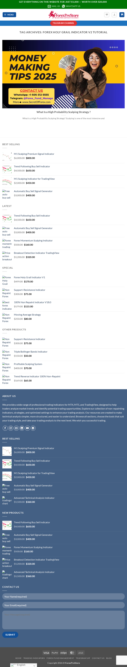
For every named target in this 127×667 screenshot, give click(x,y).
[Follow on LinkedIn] (21, 428)
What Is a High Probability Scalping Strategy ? (64, 112)
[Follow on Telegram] (33, 428)
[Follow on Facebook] (5, 428)
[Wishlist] (106, 14)
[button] (9, 14)
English (20, 665)
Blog (109, 658)
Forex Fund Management (60, 658)
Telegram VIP (83, 658)
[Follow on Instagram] (10, 428)
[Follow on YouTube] (27, 428)
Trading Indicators (34, 658)
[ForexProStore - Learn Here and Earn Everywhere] (63, 15)
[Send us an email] (16, 428)
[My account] (114, 14)
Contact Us (98, 658)
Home (18, 658)
